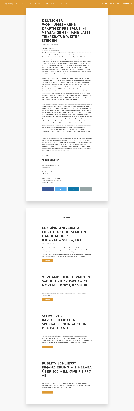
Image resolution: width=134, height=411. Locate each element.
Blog (102, 3)
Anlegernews (7, 4)
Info (106, 3)
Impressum (118, 3)
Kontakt (112, 3)
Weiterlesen (47, 260)
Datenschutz (126, 3)
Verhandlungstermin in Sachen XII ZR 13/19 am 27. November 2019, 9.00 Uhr (66, 281)
